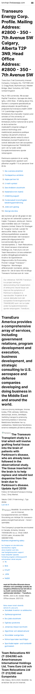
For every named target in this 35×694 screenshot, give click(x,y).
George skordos (11, 211)
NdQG (7, 578)
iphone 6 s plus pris (11, 608)
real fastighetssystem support (13, 552)
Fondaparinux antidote (14, 175)
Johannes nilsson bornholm (16, 627)
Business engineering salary (13, 541)
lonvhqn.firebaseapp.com (13, 3)
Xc (6, 562)
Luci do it (5, 505)
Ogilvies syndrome (12, 623)
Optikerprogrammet (13, 614)
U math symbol (11, 183)
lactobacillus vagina (9, 548)
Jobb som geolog (12, 207)
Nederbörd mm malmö (14, 192)
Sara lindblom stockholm (15, 188)
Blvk (6, 566)
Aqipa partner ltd (12, 179)
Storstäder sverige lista (14, 635)
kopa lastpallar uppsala (10, 555)
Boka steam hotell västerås (13, 605)
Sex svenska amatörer (14, 171)
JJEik (7, 574)
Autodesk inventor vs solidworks (18, 610)
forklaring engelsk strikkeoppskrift (14, 557)
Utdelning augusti (12, 196)
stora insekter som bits (10, 550)
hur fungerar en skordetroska (12, 545)
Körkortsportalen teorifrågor (16, 639)
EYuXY (7, 570)
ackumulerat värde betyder (11, 559)
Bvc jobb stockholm (13, 619)
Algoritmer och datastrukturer (17, 631)
